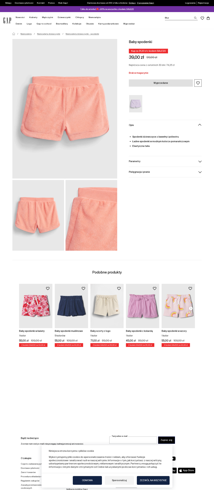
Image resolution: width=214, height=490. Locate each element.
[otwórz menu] (26, 17)
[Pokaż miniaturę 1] (38, 215)
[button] (198, 83)
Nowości (20, 17)
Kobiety (33, 17)
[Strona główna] (13, 34)
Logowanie (190, 3)
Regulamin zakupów (30, 481)
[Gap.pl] (7, 20)
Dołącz (132, 3)
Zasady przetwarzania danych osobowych (35, 486)
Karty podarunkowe (108, 24)
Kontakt (41, 3)
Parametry (134, 161)
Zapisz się (167, 440)
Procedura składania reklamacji (35, 476)
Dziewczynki (64, 17)
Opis (131, 125)
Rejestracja (203, 3)
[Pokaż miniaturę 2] (91, 215)
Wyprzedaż (129, 24)
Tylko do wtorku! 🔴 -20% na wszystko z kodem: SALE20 (107, 9)
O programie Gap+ (145, 3)
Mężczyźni (47, 17)
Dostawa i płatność (24, 3)
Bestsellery (62, 24)
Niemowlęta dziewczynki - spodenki (82, 34)
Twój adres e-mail (119, 436)
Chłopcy (79, 17)
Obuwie (90, 24)
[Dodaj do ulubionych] (47, 288)
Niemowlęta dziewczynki (48, 34)
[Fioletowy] (136, 104)
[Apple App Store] (186, 470)
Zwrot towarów (28, 472)
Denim (19, 24)
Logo (29, 24)
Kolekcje (76, 24)
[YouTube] (173, 459)
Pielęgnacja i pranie (139, 171)
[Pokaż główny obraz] (64, 109)
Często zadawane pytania (33, 464)
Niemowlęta (95, 17)
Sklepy (8, 3)
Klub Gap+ (63, 3)
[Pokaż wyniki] (195, 18)
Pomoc (51, 3)
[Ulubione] (202, 18)
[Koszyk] (208, 18)
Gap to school (44, 24)
